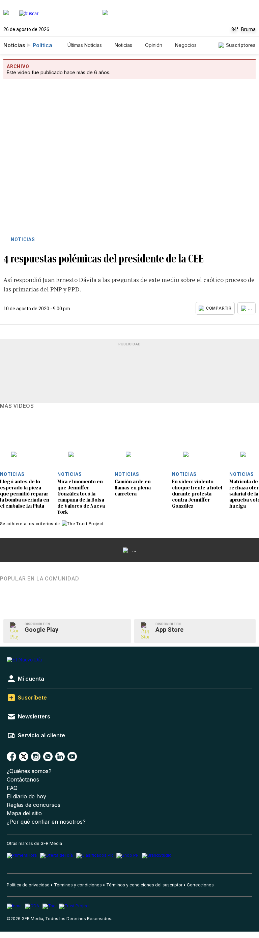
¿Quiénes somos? (29, 771)
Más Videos (17, 406)
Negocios (186, 45)
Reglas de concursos (33, 805)
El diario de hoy (26, 796)
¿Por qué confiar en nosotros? (46, 822)
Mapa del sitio (24, 813)
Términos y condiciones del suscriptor (144, 884)
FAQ (12, 788)
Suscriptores (241, 45)
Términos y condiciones (78, 884)
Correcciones (200, 884)
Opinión (153, 45)
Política (42, 45)
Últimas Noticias (84, 45)
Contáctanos (23, 779)
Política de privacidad (28, 884)
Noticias (123, 45)
